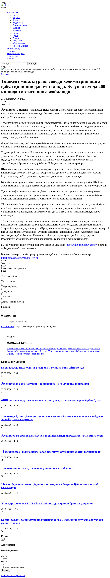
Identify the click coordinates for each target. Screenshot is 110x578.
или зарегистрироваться (13, 575)
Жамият (16, 20)
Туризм (16, 28)
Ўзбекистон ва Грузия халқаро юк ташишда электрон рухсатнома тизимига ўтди (52, 435)
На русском (12, 56)
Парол (4, 561)
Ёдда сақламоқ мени (14, 567)
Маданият (17, 30)
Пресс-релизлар (20, 46)
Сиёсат (16, 15)
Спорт (16, 33)
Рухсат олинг (7, 326)
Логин (4, 556)
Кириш (10, 58)
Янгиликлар (13, 12)
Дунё (15, 35)
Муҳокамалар (19, 43)
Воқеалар (17, 40)
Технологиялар (20, 25)
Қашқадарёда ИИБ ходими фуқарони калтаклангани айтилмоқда (42, 367)
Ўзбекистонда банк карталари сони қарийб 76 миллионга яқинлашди (45, 383)
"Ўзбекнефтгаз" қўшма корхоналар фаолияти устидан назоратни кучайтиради (51, 451)
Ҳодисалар (18, 22)
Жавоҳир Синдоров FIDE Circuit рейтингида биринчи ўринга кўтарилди (47, 503)
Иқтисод (17, 17)
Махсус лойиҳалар (16, 53)
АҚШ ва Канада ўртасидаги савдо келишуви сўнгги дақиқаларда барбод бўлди (51, 400)
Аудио (16, 38)
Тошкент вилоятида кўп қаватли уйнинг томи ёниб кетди (37, 468)
